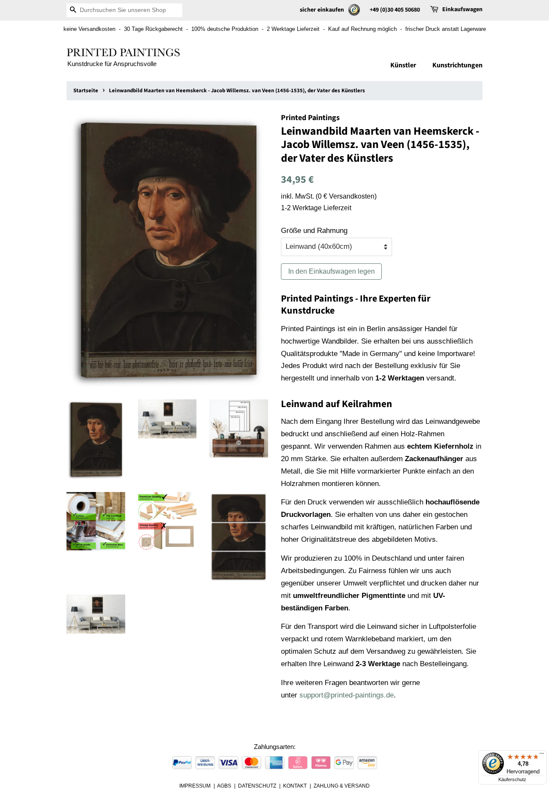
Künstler (403, 65)
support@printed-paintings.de (346, 695)
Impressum (195, 786)
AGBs (224, 786)
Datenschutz (257, 786)
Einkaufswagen (462, 9)
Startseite (85, 90)
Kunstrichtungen (457, 65)
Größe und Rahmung (314, 230)
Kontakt (295, 786)
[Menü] (542, 755)
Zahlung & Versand (342, 786)
